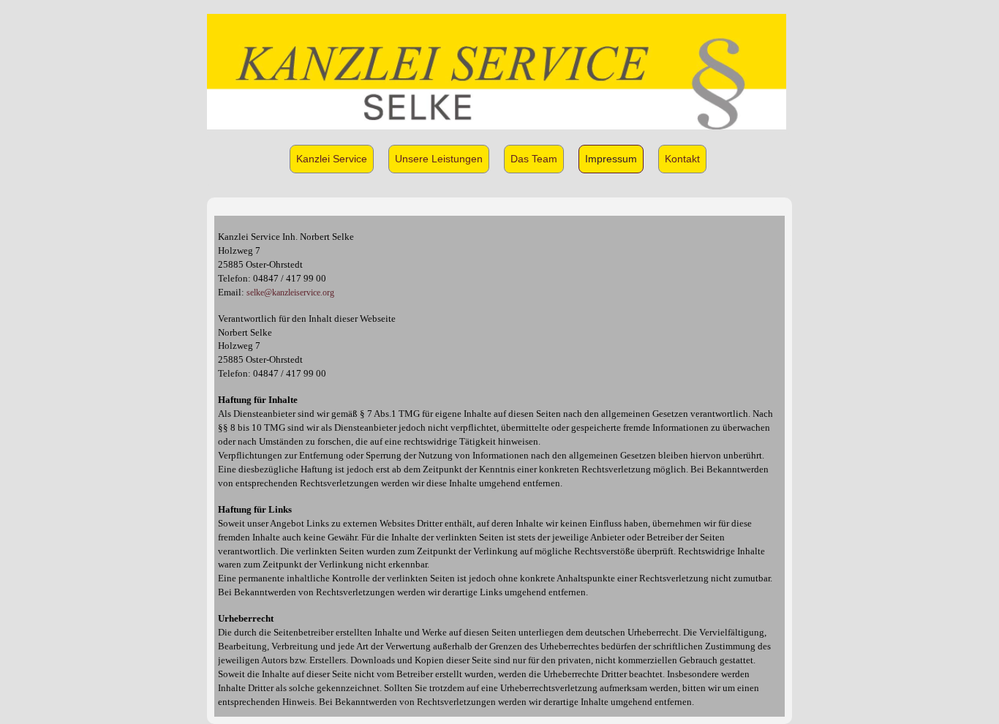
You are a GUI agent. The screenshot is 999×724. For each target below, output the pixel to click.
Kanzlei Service (331, 159)
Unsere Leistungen (439, 159)
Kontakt (682, 159)
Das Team (533, 159)
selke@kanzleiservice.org (290, 292)
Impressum (611, 159)
